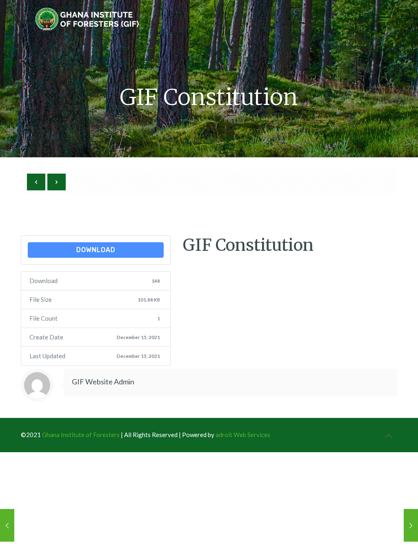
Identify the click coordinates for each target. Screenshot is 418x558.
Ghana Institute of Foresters (81, 434)
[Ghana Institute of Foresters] (88, 18)
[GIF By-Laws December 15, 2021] (411, 525)
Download (96, 250)
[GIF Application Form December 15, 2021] (7, 525)
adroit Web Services (243, 434)
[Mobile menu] (384, 18)
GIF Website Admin (103, 381)
